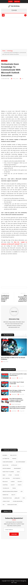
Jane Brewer (14, 394)
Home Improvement (8, 461)
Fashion (17, 475)
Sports (20, 485)
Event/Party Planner (8, 471)
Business (5, 455)
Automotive (6, 458)
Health (13, 494)
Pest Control (6, 478)
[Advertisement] (14, 32)
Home (3, 50)
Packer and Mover (17, 501)
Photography (16, 478)
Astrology (14, 465)
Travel (14, 488)
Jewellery (17, 498)
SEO (21, 491)
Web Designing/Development (10, 491)
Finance (14, 458)
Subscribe (14, 534)
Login (10, 1)
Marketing (5, 494)
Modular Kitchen (12, 504)
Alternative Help (5, 78)
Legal (18, 471)
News (4, 475)
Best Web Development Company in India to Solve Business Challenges (16, 400)
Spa (3, 504)
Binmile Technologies (15, 404)
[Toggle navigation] (3, 15)
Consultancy (6, 501)
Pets (24, 498)
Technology (10, 50)
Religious (5, 481)
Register (17, 1)
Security (20, 481)
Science (13, 481)
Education (5, 465)
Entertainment (7, 468)
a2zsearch (13, 378)
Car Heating (13, 386)
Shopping (5, 485)
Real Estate (13, 455)
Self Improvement (20, 461)
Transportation (7, 498)
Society (13, 485)
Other (10, 475)
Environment (17, 468)
